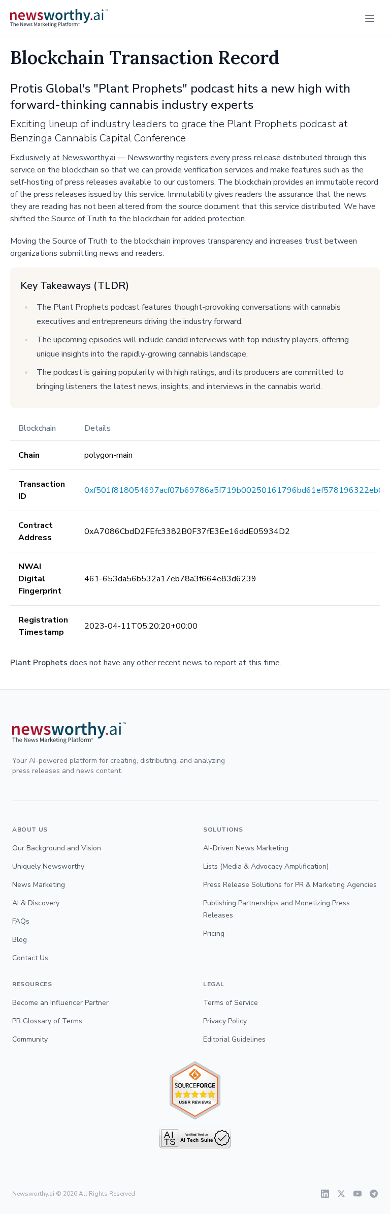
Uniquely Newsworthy (48, 866)
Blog (19, 939)
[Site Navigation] (370, 18)
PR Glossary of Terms (47, 1021)
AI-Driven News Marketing (245, 848)
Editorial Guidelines (234, 1039)
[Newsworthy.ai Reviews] (195, 1090)
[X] (341, 1194)
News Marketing (38, 885)
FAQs (20, 921)
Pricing (213, 933)
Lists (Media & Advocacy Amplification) (266, 866)
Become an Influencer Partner (60, 1003)
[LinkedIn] (325, 1194)
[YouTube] (357, 1194)
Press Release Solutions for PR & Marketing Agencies (290, 885)
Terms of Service (230, 1003)
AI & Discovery (35, 903)
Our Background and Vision (56, 848)
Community (30, 1039)
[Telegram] (374, 1194)
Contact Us (30, 958)
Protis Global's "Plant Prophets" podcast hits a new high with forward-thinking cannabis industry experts (180, 96)
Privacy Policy (225, 1021)
